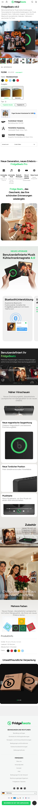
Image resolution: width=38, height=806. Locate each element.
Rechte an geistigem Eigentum (19, 778)
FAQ (19, 771)
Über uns (19, 761)
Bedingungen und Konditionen (19, 743)
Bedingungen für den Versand (19, 775)
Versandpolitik (19, 764)
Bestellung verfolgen (19, 733)
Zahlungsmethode (19, 750)
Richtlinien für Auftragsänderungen (19, 736)
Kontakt (19, 768)
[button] (1, 373)
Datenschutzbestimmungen (19, 746)
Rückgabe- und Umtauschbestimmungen (19, 740)
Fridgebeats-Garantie (19, 781)
